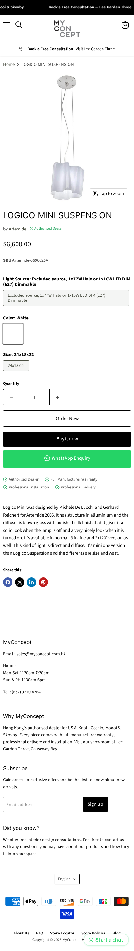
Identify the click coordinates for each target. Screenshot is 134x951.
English (64, 879)
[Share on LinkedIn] (31, 582)
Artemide (17, 229)
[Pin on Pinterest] (43, 582)
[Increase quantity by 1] (57, 397)
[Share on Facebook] (7, 582)
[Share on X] (19, 582)
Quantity (11, 383)
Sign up (95, 804)
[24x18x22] (17, 372)
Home (9, 64)
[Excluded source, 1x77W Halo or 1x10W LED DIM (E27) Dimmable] (67, 308)
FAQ (39, 933)
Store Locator (62, 933)
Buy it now (67, 438)
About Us (21, 933)
